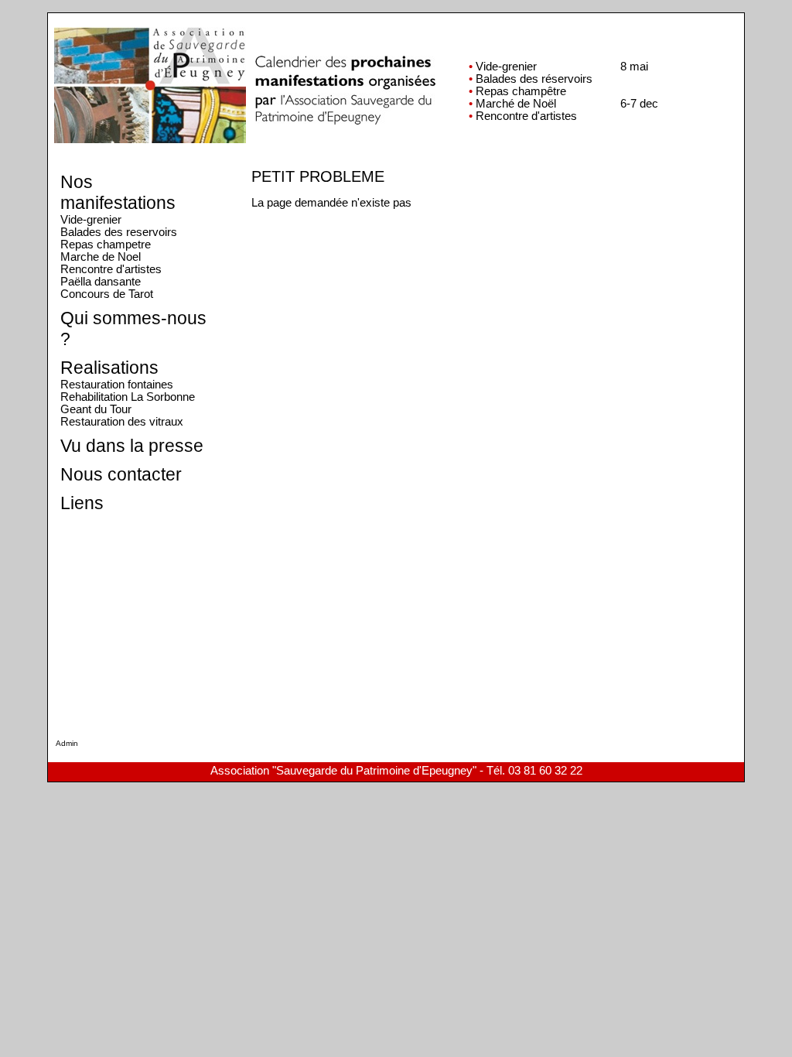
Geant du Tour (95, 409)
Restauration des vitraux (121, 422)
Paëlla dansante (100, 281)
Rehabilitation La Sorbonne (127, 397)
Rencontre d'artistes (111, 269)
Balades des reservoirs (118, 232)
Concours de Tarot (106, 294)
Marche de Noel (100, 257)
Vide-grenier (90, 220)
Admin (67, 743)
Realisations (109, 367)
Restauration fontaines (116, 384)
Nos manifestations (118, 192)
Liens (82, 503)
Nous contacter (121, 474)
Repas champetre (105, 244)
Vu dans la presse (131, 446)
